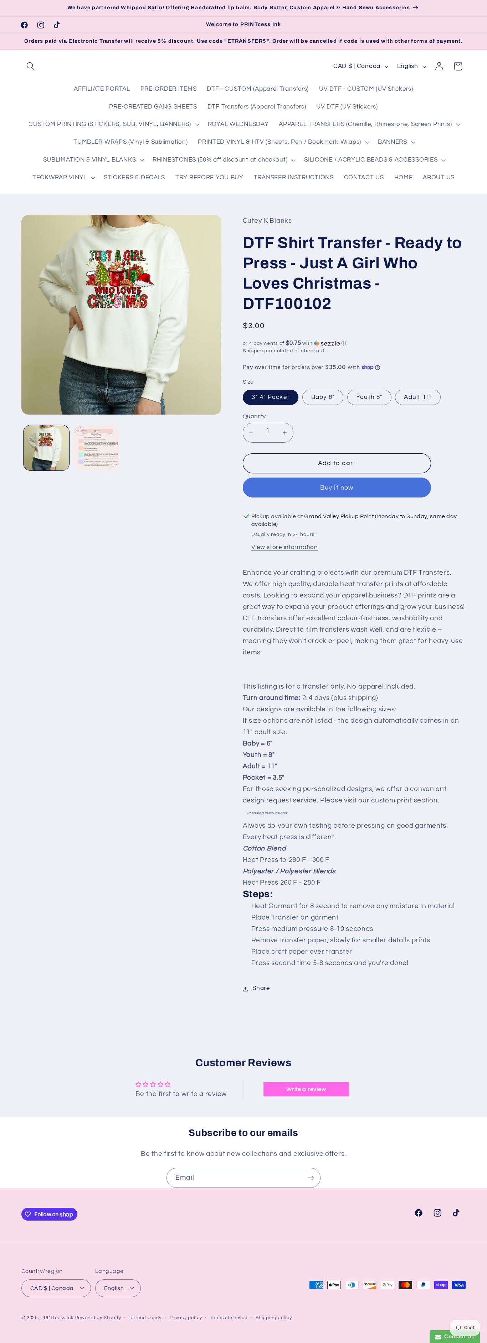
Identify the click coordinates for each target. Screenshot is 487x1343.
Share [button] (261, 988)
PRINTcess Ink (57, 1317)
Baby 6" (322, 397)
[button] (30, 66)
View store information (284, 547)
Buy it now (337, 487)
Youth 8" (369, 397)
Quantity (254, 416)
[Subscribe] (310, 1178)
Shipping (254, 351)
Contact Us (458, 1336)
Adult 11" (418, 397)
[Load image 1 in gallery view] (46, 448)
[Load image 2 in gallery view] (96, 448)
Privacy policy (186, 1317)
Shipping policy (274, 1317)
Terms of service (228, 1317)
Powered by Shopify (98, 1317)
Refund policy (145, 1317)
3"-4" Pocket (270, 397)
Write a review (306, 1089)
